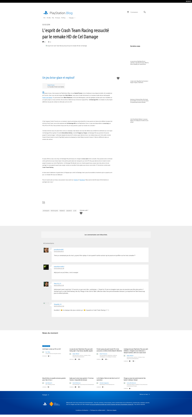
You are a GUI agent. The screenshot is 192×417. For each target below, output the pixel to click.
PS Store (57, 18)
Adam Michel (76, 353)
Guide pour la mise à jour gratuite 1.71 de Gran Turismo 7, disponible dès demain (82, 379)
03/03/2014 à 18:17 (59, 251)
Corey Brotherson (131, 383)
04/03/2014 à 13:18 (59, 285)
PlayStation (61, 13)
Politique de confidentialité (97, 410)
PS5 (45, 18)
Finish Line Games (47, 97)
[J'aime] (48, 356)
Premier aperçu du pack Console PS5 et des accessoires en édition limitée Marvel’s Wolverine (109, 350)
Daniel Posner (51, 85)
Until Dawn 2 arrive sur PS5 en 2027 (51, 349)
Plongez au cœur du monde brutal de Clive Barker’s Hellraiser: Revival (135, 379)
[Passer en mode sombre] (128, 12)
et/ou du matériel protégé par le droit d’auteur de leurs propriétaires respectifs (111, 404)
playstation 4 (69, 210)
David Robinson (77, 383)
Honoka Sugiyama (104, 383)
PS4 (53, 18)
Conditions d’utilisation (82, 410)
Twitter (76, 180)
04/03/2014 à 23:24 (59, 306)
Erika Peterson (103, 353)
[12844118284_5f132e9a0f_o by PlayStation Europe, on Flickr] (77, 149)
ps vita (74, 210)
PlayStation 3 (62, 210)
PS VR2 (49, 18)
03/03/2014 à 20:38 (59, 268)
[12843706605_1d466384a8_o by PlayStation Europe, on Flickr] (77, 191)
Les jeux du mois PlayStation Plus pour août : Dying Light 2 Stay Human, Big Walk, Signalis (81, 350)
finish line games (54, 210)
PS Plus (63, 18)
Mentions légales (111, 410)
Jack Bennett (48, 383)
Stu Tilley (47, 352)
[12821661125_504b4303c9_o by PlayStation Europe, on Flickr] (77, 111)
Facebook (82, 180)
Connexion (134, 12)
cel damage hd (46, 210)
